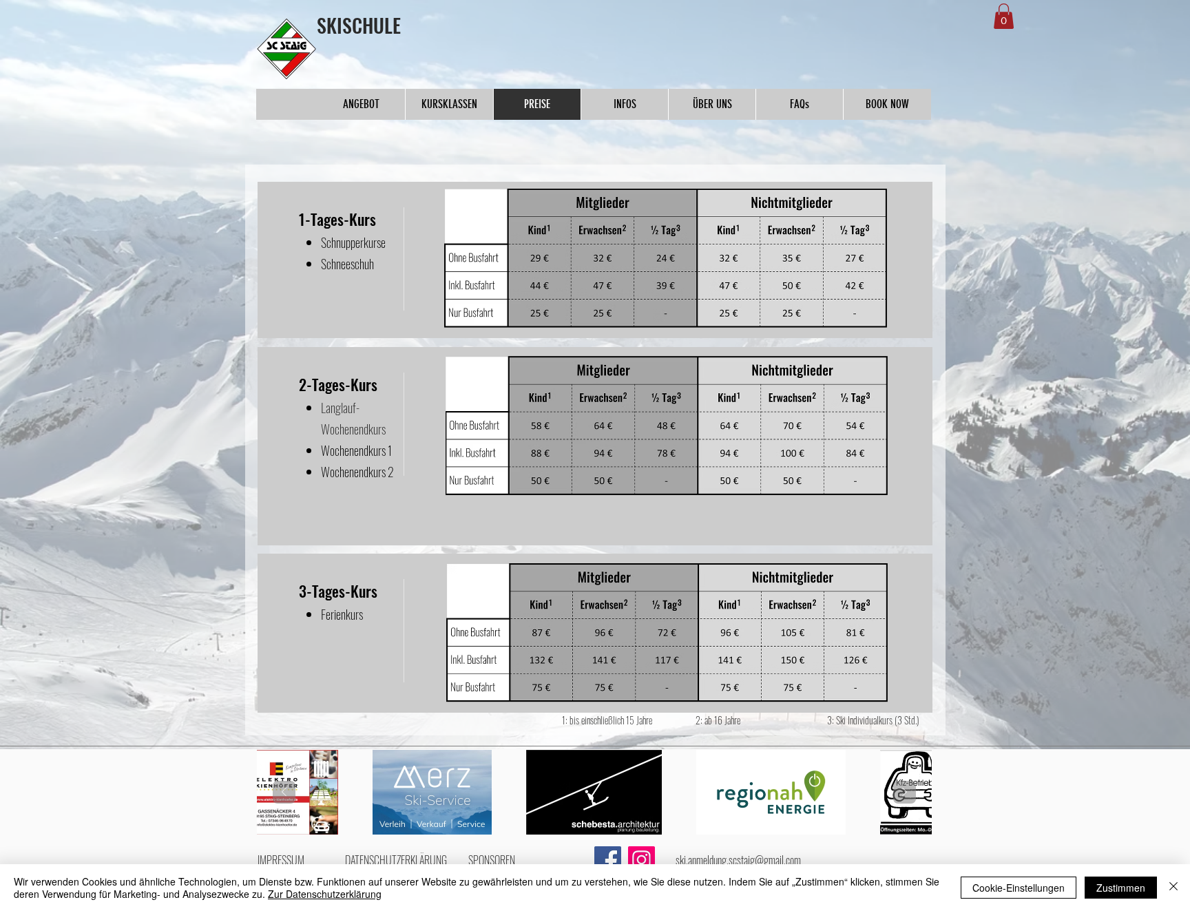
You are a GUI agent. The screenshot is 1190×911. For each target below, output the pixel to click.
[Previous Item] (284, 792)
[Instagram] (641, 859)
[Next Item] (904, 792)
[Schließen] (1173, 887)
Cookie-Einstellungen (1018, 887)
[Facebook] (607, 859)
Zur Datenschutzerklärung (325, 894)
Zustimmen (1120, 887)
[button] (1003, 16)
